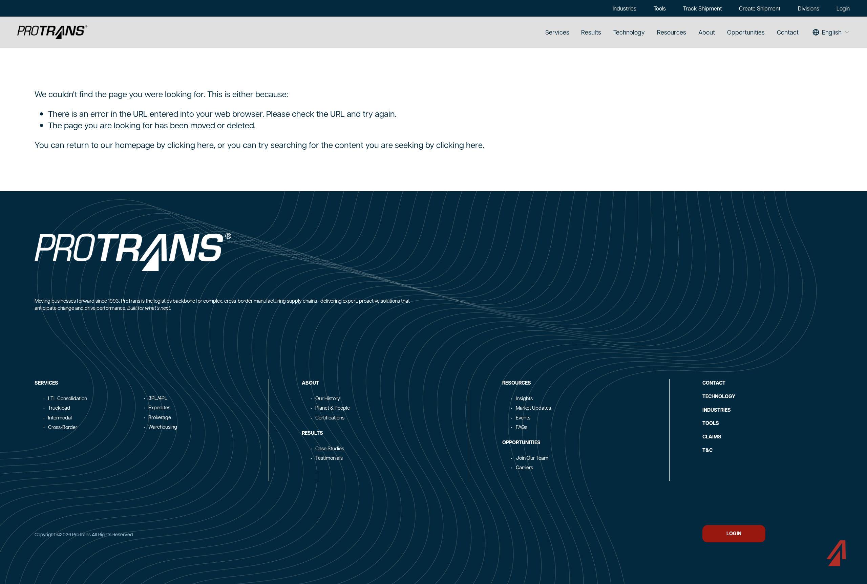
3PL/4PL (157, 397)
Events (523, 417)
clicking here (190, 144)
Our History (327, 398)
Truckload (59, 407)
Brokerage (159, 417)
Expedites (159, 407)
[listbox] (831, 32)
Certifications (329, 417)
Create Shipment (759, 8)
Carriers (524, 467)
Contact (788, 32)
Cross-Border (62, 427)
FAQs (521, 427)
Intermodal (60, 417)
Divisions (808, 8)
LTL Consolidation (67, 398)
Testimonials (329, 457)
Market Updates (533, 407)
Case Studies (329, 448)
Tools (660, 8)
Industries (624, 8)
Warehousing (162, 426)
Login (843, 8)
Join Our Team (532, 457)
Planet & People (332, 407)
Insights (524, 398)
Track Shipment (702, 8)
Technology (629, 32)
